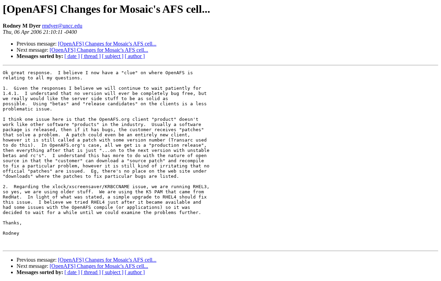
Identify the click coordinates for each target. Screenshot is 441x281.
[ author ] (135, 56)
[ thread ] (91, 56)
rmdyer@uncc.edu (62, 26)
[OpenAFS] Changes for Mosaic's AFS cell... (107, 44)
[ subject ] (112, 56)
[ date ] (72, 56)
